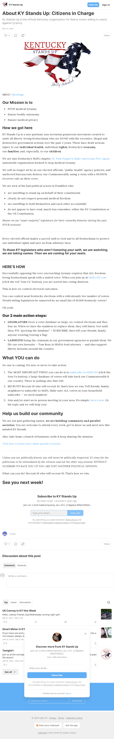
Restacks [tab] (22, 565)
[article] (57, 616)
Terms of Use (71, 682)
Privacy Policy (79, 685)
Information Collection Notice (56, 685)
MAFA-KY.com (97, 277)
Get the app (72, 725)
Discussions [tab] (25, 602)
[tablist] (15, 565)
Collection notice (74, 718)
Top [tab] (6, 602)
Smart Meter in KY (13, 629)
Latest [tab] (14, 602)
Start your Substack (49, 725)
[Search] (109, 602)
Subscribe (93, 4)
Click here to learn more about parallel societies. (31, 443)
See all (8, 671)
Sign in (106, 4)
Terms (61, 718)
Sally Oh (19, 618)
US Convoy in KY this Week (19, 610)
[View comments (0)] (16, 35)
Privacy (52, 718)
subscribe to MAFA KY (84, 372)
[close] (85, 633)
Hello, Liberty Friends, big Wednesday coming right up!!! (31, 614)
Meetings (18, 94)
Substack (42, 732)
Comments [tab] (9, 565)
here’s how (97, 400)
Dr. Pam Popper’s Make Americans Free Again (80, 158)
